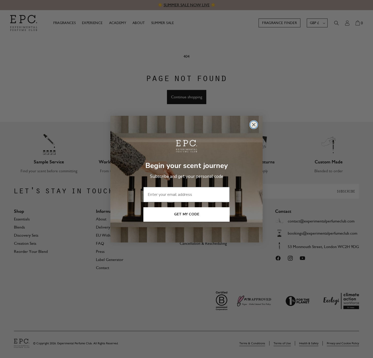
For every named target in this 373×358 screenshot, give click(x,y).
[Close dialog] (254, 124)
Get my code (186, 214)
